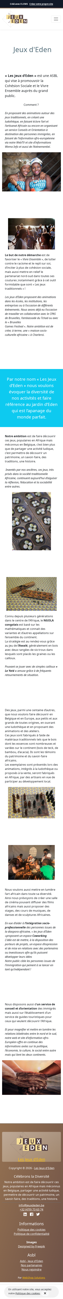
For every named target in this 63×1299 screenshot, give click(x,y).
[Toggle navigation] (56, 19)
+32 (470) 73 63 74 (31, 1209)
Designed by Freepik (31, 1246)
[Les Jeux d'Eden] (15, 19)
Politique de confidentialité (31, 1234)
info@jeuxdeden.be (31, 1205)
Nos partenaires (31, 1265)
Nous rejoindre (31, 1269)
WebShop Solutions (33, 1277)
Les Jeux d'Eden (31, 1159)
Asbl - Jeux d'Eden (31, 1261)
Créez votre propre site (41, 4)
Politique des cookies (32, 1230)
